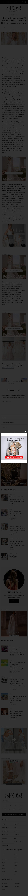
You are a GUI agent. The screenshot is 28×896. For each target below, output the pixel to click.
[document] (14, 448)
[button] (25, 432)
